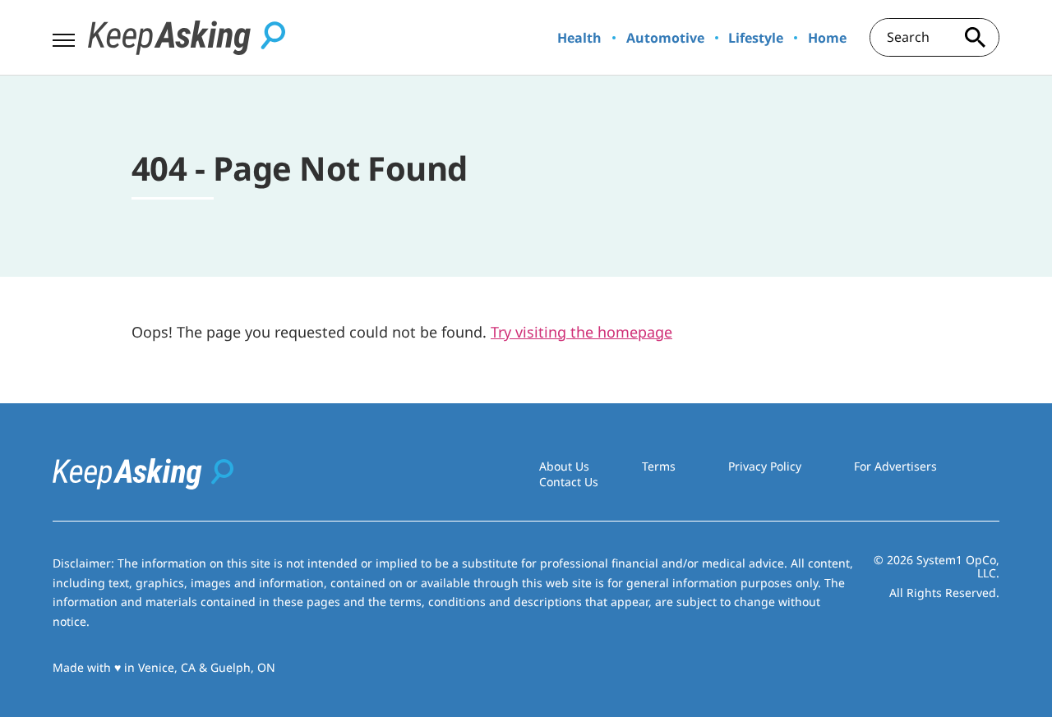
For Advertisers (895, 466)
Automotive (665, 37)
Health (579, 37)
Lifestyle (755, 37)
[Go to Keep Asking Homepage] (186, 38)
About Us (564, 466)
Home (827, 37)
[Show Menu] (64, 36)
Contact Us (568, 481)
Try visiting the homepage (581, 332)
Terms (659, 466)
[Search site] (975, 37)
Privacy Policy (764, 466)
